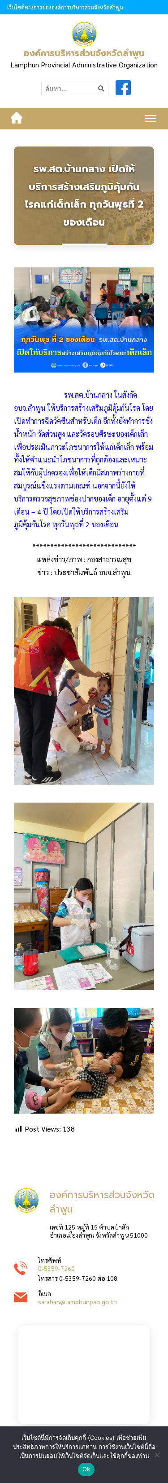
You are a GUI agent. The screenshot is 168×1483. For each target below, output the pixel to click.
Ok (86, 1469)
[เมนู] (151, 118)
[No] (156, 1454)
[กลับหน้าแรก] (16, 118)
